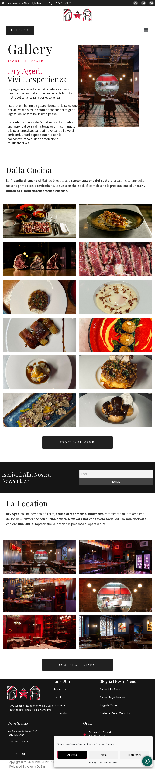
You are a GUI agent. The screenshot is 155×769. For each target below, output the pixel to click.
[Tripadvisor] (151, 3)
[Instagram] (143, 3)
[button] (146, 30)
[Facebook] (135, 3)
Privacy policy (95, 762)
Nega (103, 755)
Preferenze (134, 755)
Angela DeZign (36, 766)
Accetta (72, 755)
